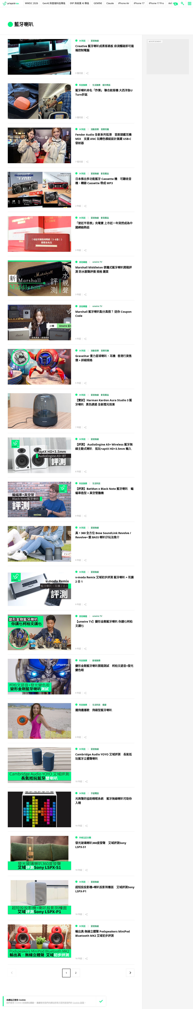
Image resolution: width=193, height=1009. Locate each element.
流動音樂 (95, 129)
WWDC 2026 (31, 3)
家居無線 (95, 40)
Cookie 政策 (78, 1002)
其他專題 (83, 262)
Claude (110, 3)
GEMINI (98, 3)
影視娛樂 (96, 660)
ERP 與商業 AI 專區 (79, 3)
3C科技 (82, 40)
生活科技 (96, 483)
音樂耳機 (105, 129)
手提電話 (95, 793)
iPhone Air (123, 3)
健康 (104, 704)
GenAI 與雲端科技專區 (54, 3)
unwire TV (97, 262)
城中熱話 (106, 85)
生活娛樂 (96, 85)
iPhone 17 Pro (156, 3)
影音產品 (105, 173)
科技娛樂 (83, 85)
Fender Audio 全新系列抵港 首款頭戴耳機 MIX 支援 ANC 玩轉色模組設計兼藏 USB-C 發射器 (103, 139)
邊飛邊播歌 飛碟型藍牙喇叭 (93, 710)
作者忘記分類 (85, 837)
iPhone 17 (139, 3)
